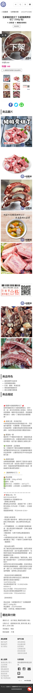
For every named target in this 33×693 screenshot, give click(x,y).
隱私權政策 (5, 669)
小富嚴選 (5, 12)
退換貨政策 (5, 671)
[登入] (16, 5)
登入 (10, 662)
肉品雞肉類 (21, 644)
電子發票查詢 (5, 678)
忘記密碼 (4, 665)
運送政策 (4, 674)
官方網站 (4, 646)
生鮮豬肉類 (14, 12)
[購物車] (25, 5)
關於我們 (4, 642)
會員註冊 (4, 662)
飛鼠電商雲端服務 (15, 689)
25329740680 (26, 12)
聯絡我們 (4, 644)
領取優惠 (28, 680)
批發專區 (20, 646)
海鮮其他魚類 (22, 653)
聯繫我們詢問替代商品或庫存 (13, 70)
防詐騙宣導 (5, 676)
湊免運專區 (21, 642)
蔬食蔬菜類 (21, 651)
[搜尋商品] (20, 5)
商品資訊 (16, 26)
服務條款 (4, 667)
